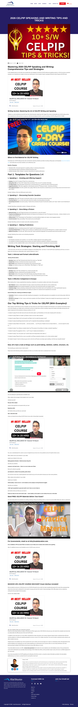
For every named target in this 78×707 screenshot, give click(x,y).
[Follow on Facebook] (32, 683)
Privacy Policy (33, 696)
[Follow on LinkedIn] (12, 669)
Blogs (32, 692)
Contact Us (33, 698)
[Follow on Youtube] (15, 669)
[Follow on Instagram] (35, 683)
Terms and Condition (35, 694)
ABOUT (35, 3)
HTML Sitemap (65, 704)
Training (32, 690)
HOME (31, 3)
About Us (33, 687)
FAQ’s (50, 3)
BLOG (40, 3)
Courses (32, 689)
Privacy (71, 704)
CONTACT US (55, 3)
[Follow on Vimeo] (17, 669)
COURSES (44, 3)
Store (62, 3)
